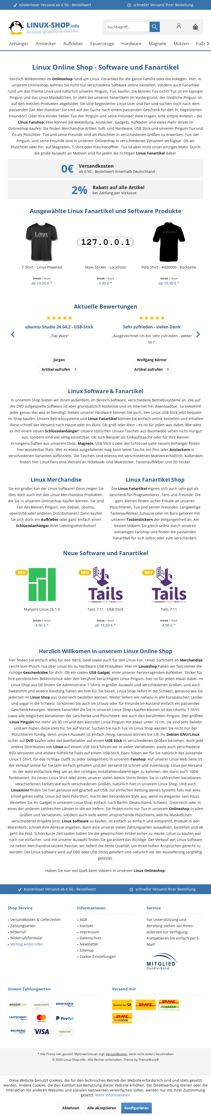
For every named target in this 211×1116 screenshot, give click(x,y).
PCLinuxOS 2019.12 (168, 267)
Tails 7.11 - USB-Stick (42, 609)
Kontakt (86, 925)
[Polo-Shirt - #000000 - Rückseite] (105, 242)
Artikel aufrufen (56, 369)
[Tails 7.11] (105, 584)
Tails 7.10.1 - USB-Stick (168, 609)
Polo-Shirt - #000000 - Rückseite (105, 267)
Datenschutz (90, 937)
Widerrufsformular (26, 937)
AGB (83, 919)
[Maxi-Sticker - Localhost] (42, 242)
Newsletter (89, 944)
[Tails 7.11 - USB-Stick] (42, 584)
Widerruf (18, 931)
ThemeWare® (148, 1059)
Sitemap (87, 950)
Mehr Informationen (112, 1095)
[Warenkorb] (195, 29)
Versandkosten (116, 1054)
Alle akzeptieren (101, 1107)
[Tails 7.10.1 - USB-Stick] (169, 584)
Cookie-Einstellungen (98, 956)
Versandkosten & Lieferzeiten (35, 919)
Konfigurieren (136, 1107)
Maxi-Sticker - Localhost (42, 267)
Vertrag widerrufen (26, 944)
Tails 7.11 (105, 609)
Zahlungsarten (23, 925)
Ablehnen (70, 1107)
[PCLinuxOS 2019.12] (169, 242)
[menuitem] (195, 27)
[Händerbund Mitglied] (175, 961)
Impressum (89, 931)
